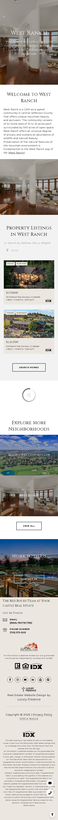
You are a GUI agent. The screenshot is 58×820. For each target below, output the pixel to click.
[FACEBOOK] (10, 680)
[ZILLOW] (40, 680)
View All (29, 526)
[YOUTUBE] (25, 680)
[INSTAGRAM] (17, 680)
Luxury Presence (29, 699)
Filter (14, 250)
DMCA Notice (29, 718)
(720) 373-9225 (18, 632)
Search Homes (29, 367)
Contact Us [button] (29, 579)
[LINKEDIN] (33, 680)
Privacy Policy (42, 714)
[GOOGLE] (48, 680)
